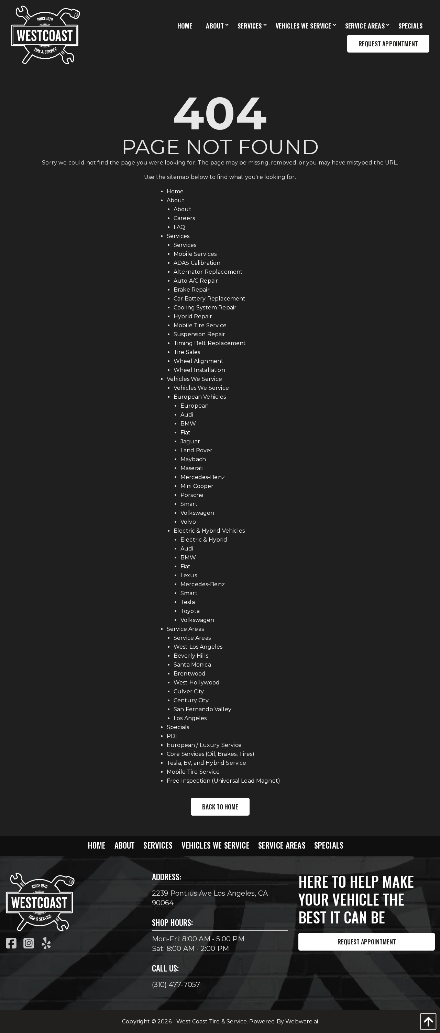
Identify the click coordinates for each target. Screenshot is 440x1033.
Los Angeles (190, 718)
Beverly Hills (191, 655)
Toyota (190, 611)
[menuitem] (184, 26)
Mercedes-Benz (202, 477)
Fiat (185, 432)
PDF (173, 736)
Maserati (192, 468)
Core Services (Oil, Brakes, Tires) (210, 754)
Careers (184, 218)
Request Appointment (367, 941)
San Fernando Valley (202, 709)
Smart (189, 504)
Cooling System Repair (205, 307)
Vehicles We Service (194, 379)
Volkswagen (197, 513)
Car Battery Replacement (210, 298)
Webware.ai (301, 1021)
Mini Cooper (197, 486)
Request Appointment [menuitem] (388, 43)
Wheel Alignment (198, 361)
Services (178, 236)
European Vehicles (200, 397)
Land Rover (196, 450)
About (176, 200)
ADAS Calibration (197, 263)
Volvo (188, 522)
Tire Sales (187, 352)
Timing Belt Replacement (210, 343)
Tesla (187, 602)
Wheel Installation (199, 370)
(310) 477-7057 (176, 984)
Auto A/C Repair (196, 280)
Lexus (188, 575)
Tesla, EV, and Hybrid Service (206, 763)
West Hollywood (197, 682)
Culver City (189, 691)
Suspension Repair (200, 334)
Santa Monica (192, 664)
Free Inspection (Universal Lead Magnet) (223, 780)
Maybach (193, 459)
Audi (187, 414)
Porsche (192, 495)
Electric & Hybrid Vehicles (209, 530)
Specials (178, 727)
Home (175, 191)
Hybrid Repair (193, 316)
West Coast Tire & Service (211, 1021)
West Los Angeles (198, 647)
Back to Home (220, 806)
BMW (188, 423)
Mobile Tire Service (200, 325)
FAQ (179, 227)
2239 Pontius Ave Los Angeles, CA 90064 (210, 898)
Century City (191, 700)
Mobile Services (195, 254)
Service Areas (185, 629)
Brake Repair (192, 289)
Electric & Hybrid (204, 539)
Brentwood (190, 673)
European (194, 405)
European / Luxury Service (204, 745)
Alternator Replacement (208, 272)
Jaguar (190, 441)
